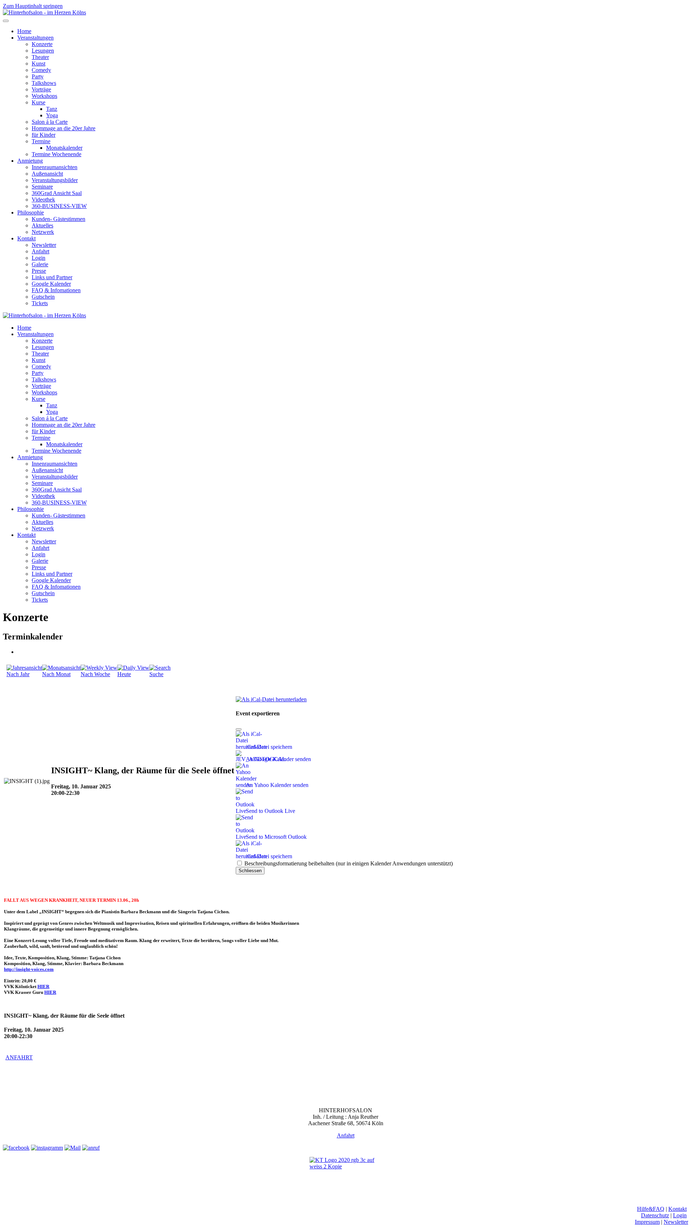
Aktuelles (42, 225)
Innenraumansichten (54, 167)
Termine (41, 141)
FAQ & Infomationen (56, 290)
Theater (40, 57)
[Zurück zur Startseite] (44, 12)
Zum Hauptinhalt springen (33, 6)
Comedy (41, 70)
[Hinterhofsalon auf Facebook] (16, 1148)
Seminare (42, 187)
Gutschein (43, 297)
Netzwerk (43, 232)
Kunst (38, 63)
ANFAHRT (19, 1057)
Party (38, 76)
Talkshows (44, 83)
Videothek (43, 199)
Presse (39, 271)
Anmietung (30, 161)
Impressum (647, 1222)
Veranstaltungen (35, 38)
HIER (43, 986)
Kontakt (26, 238)
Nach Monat (56, 674)
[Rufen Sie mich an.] (91, 1148)
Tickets (40, 303)
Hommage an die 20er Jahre (63, 128)
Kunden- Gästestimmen (58, 219)
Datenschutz (655, 1215)
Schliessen (250, 870)
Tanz (51, 109)
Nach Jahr (18, 674)
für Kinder (43, 135)
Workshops (44, 96)
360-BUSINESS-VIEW (59, 206)
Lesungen (43, 50)
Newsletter (44, 245)
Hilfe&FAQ (650, 1209)
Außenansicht (47, 174)
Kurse (38, 102)
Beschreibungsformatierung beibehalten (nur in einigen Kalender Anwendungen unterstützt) (348, 863)
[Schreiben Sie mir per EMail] (72, 1148)
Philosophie (30, 212)
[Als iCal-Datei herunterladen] (271, 697)
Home (24, 31)
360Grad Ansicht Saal (57, 193)
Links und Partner (52, 277)
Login (38, 258)
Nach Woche (95, 674)
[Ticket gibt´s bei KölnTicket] (345, 1172)
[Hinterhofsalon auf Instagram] (47, 1148)
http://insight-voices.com (29, 969)
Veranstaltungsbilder (55, 180)
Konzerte (42, 44)
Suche (156, 674)
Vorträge (41, 89)
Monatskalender (64, 148)
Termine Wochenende (56, 154)
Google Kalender (51, 284)
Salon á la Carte (50, 122)
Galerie (40, 264)
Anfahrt (40, 251)
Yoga (52, 115)
